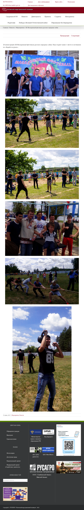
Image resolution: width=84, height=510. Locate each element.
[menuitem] (29, 1)
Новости (21, 415)
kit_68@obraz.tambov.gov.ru (11, 5)
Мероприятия (15, 415)
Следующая (75, 35)
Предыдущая (64, 35)
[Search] (74, 23)
